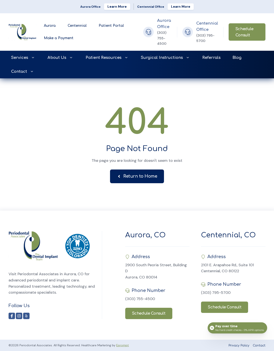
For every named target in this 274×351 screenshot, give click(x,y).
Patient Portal (111, 26)
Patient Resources (103, 57)
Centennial (77, 26)
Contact (19, 71)
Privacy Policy (238, 345)
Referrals (211, 57)
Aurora (50, 26)
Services (19, 57)
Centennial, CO (228, 235)
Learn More (117, 6)
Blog (236, 57)
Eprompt (122, 345)
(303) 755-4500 (161, 38)
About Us (57, 57)
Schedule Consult (244, 32)
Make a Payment (58, 38)
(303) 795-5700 (216, 292)
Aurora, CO (145, 235)
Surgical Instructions (162, 57)
